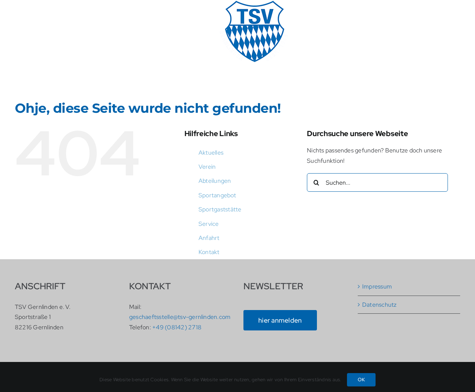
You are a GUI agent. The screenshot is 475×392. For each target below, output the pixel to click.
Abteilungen (215, 181)
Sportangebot (217, 195)
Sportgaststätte (220, 209)
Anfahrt (209, 238)
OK (361, 379)
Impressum (377, 286)
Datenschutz (379, 305)
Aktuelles (211, 153)
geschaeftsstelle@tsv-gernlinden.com (179, 317)
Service (209, 224)
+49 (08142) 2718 (177, 327)
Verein (207, 167)
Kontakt (209, 252)
